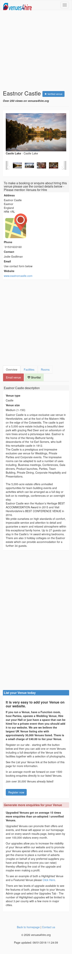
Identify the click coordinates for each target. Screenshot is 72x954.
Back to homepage (28, 927)
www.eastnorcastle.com (18, 276)
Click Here (49, 880)
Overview (11, 369)
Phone (8, 242)
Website (9, 271)
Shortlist (35, 377)
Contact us (48, 927)
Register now (16, 792)
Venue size (13, 405)
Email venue (13, 377)
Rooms (45, 369)
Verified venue (54, 93)
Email (7, 261)
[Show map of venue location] (36, 226)
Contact (9, 252)
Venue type (13, 395)
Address (9, 195)
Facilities (29, 369)
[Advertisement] (36, 50)
